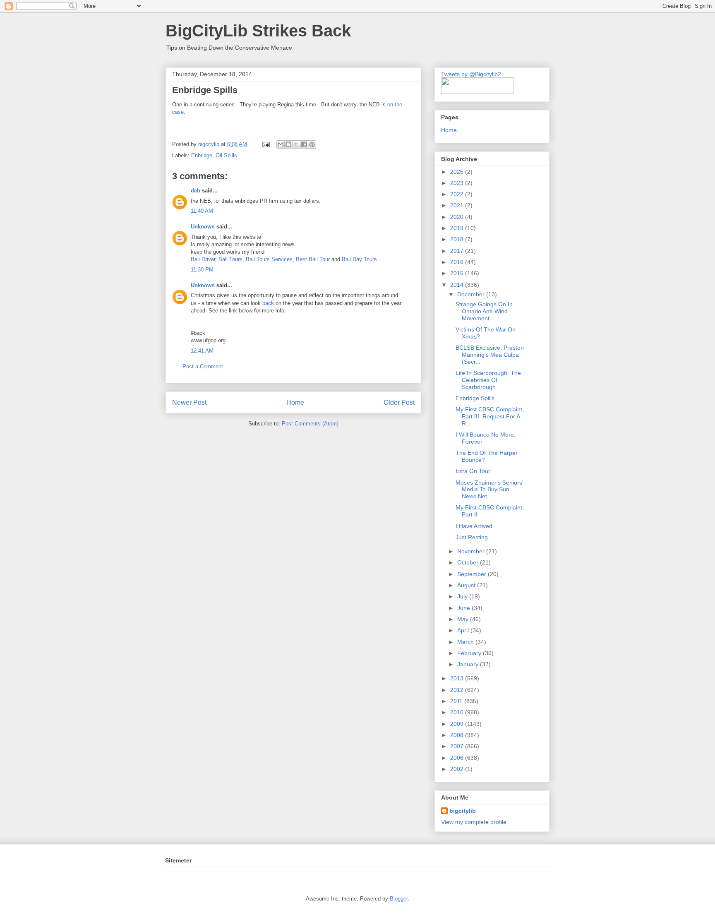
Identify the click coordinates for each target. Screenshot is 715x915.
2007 (457, 746)
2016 (457, 262)
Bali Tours (230, 259)
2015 (457, 273)
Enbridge (201, 155)
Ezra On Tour (473, 471)
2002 (457, 769)
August (467, 585)
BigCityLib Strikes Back (258, 31)
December (471, 294)
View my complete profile (473, 822)
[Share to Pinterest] (312, 144)
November (471, 551)
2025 (457, 171)
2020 (457, 217)
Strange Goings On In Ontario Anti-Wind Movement (484, 311)
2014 (457, 284)
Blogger (399, 899)
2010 (457, 712)
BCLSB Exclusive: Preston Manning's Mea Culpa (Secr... (490, 354)
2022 (457, 194)
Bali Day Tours (359, 259)
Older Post (399, 402)
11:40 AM (202, 211)
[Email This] (280, 144)
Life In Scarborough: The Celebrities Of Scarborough (488, 380)
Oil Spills (226, 155)
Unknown (203, 226)
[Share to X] (296, 144)
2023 (457, 183)
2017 (457, 250)
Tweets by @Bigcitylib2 (471, 74)
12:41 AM (202, 351)
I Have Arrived (474, 526)
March (466, 642)
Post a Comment (202, 366)
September (472, 574)
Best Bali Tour (313, 259)
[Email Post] (265, 144)
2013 (457, 678)
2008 (457, 735)
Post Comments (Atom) (310, 423)
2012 (457, 690)
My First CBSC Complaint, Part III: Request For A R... (490, 416)
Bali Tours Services (269, 259)
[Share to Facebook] (304, 144)
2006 (457, 757)
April (463, 630)
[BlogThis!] (288, 144)
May (463, 619)
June (464, 608)
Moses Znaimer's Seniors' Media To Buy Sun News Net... (489, 489)
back (268, 303)
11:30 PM (202, 270)
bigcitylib (209, 144)
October (468, 562)
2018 (457, 239)
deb (195, 190)
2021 (457, 205)
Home (295, 402)
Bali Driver (203, 259)
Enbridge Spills (475, 398)
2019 (457, 228)
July (463, 596)
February (470, 653)
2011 (457, 701)
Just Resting (472, 537)
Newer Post (189, 402)
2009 (457, 723)
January (468, 664)
